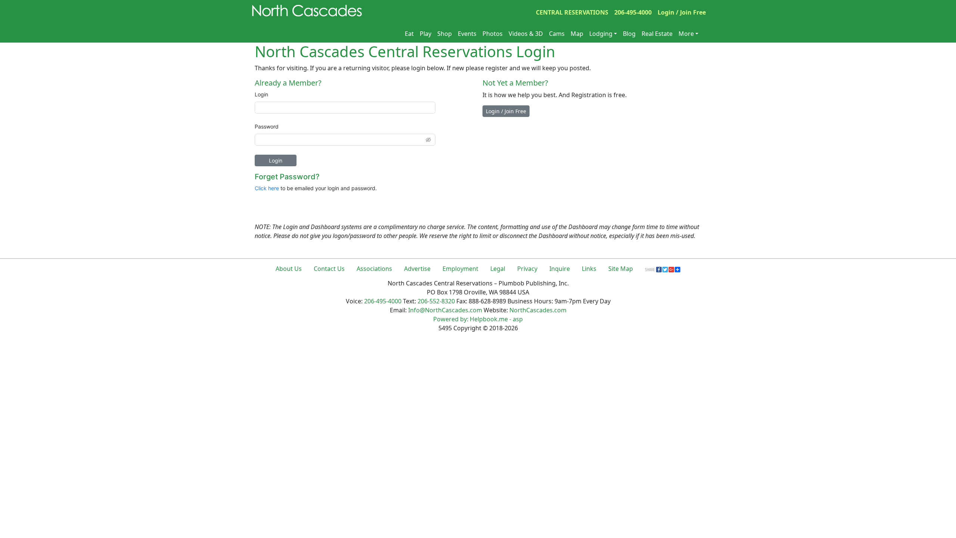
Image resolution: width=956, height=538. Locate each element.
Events (467, 34)
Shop (444, 34)
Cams (557, 34)
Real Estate (657, 34)
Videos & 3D (526, 34)
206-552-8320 (436, 301)
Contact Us (329, 269)
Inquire (559, 269)
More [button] (686, 34)
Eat (409, 34)
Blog (629, 34)
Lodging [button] (600, 34)
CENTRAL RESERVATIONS (572, 12)
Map (577, 34)
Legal (497, 269)
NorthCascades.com (538, 310)
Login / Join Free (682, 12)
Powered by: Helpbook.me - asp (478, 319)
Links (589, 269)
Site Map (620, 269)
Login (261, 94)
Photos (492, 34)
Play (425, 34)
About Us (289, 269)
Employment (460, 269)
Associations (374, 269)
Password (267, 126)
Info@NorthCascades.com (445, 310)
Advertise (417, 269)
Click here (267, 188)
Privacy (527, 269)
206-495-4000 (633, 12)
